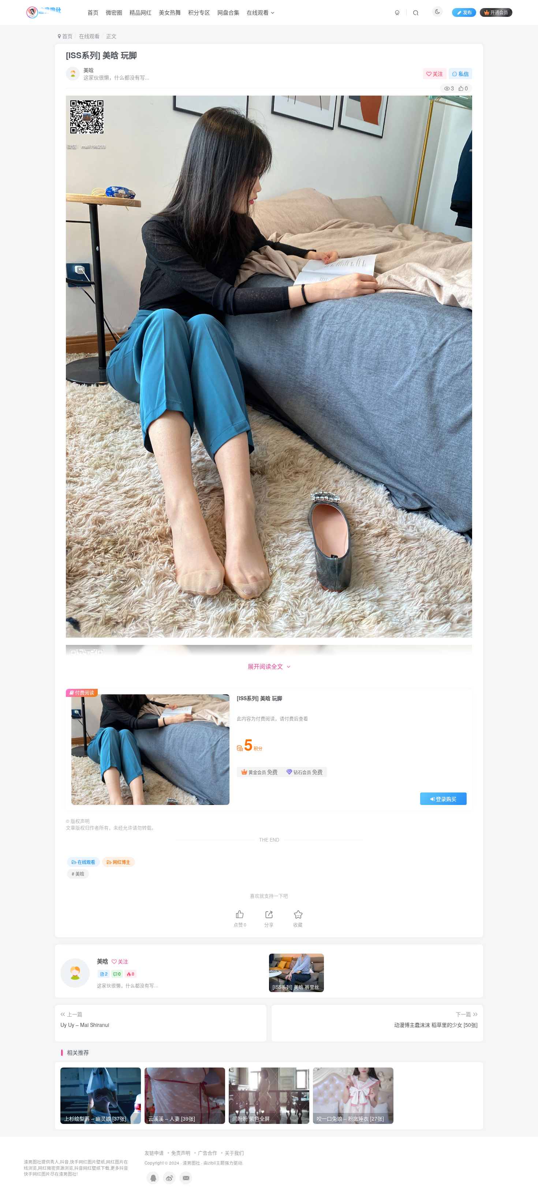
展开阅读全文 (265, 666)
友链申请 (154, 1152)
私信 (464, 73)
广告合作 (207, 1152)
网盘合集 (228, 12)
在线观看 (258, 12)
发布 (467, 12)
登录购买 (446, 798)
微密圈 (114, 12)
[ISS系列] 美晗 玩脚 (101, 55)
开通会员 (499, 12)
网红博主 (121, 862)
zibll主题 (216, 1163)
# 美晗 (78, 874)
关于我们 (234, 1152)
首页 (92, 12)
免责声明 (180, 1152)
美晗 (88, 70)
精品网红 (141, 12)
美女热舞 (170, 12)
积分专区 (199, 12)
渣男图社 (191, 1163)
